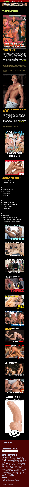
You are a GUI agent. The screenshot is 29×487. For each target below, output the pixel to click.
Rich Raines (11, 126)
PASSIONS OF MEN (7, 215)
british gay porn (22, 460)
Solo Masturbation (10, 471)
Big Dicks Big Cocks (6, 123)
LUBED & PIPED (6, 187)
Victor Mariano (17, 70)
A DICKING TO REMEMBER (9, 182)
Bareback (14, 457)
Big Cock (23, 457)
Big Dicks (8, 459)
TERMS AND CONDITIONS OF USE (11, 480)
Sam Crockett (16, 126)
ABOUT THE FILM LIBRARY (9, 479)
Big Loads (9, 460)
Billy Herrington (23, 62)
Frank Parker (22, 65)
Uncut (11, 473)
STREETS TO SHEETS (8, 206)
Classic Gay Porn (13, 123)
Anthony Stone (9, 62)
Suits (12, 472)
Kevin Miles (10, 67)
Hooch (4, 66)
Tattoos (22, 472)
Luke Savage (15, 67)
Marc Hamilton (19, 67)
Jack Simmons (7, 66)
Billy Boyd (19, 62)
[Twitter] (3, 445)
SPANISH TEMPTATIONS (8, 189)
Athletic (7, 457)
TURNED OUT (6, 184)
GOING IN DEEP (6, 208)
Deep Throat (6, 464)
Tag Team (15, 472)
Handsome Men (13, 467)
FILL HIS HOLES (6, 193)
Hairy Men (12, 466)
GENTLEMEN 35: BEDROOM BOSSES (11, 221)
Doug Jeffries (11, 65)
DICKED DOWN (6, 191)
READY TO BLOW (7, 180)
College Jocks (18, 123)
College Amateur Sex (6, 462)
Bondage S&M (16, 460)
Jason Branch (21, 66)
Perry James (7, 126)
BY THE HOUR (6, 195)
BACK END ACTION (7, 197)
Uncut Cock (18, 473)
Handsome (4, 468)
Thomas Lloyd (12, 70)
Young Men (10, 475)
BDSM (19, 457)
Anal (3, 457)
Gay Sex (22, 123)
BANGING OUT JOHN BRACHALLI (10, 204)
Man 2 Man (6, 469)
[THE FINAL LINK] (14, 32)
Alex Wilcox (5, 62)
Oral (22, 469)
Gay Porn (22, 464)
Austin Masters (15, 62)
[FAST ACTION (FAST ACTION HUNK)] (14, 91)
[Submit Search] (3, 451)
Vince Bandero (22, 70)
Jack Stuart (12, 66)
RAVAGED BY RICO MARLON (9, 210)
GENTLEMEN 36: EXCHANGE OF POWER (12, 219)
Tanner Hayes (7, 70)
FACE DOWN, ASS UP (8, 200)
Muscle (14, 469)
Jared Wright (16, 66)
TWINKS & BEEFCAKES (8, 202)
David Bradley (6, 65)
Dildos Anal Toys (12, 464)
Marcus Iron (24, 67)
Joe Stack (6, 67)
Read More (23, 60)
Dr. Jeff (15, 65)
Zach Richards (5, 71)
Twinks (8, 473)
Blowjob (12, 460)
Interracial (23, 468)
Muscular (19, 469)
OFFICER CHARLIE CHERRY (9, 213)
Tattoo (18, 472)
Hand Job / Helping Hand (19, 466)
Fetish (17, 464)
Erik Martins (18, 65)
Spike (3, 70)
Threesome (4, 473)
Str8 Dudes (8, 472)
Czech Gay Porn (11, 463)
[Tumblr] (5, 445)
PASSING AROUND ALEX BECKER (10, 217)
